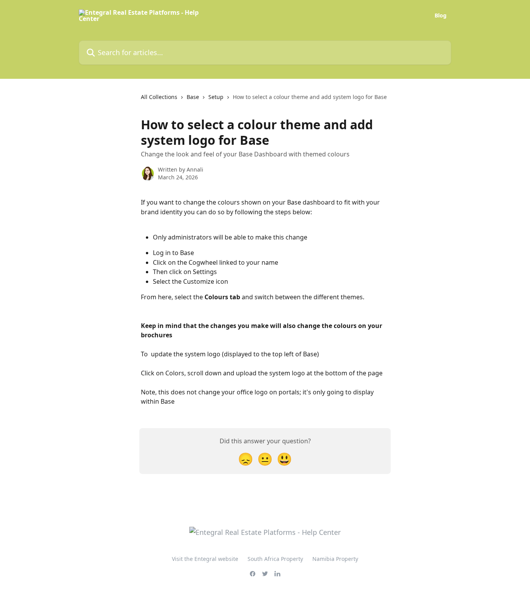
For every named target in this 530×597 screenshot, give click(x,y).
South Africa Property (275, 558)
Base (193, 97)
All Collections (159, 97)
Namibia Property (335, 558)
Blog (441, 15)
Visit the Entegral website (205, 558)
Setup (215, 97)
